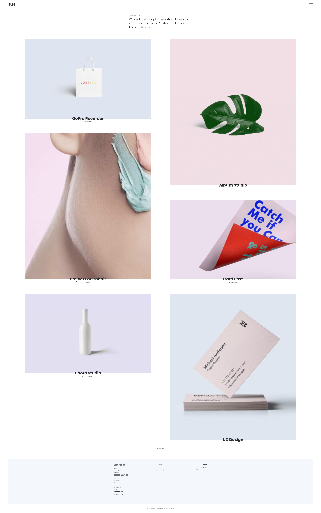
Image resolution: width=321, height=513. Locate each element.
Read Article (117, 485)
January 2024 (118, 468)
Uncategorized (118, 487)
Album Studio (233, 185)
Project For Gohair (88, 279)
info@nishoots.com (201, 470)
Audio (115, 478)
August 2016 (117, 470)
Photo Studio (88, 373)
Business (116, 480)
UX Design (233, 439)
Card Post (233, 279)
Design (116, 483)
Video (115, 489)
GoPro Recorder (88, 118)
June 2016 (116, 472)
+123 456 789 (203, 467)
